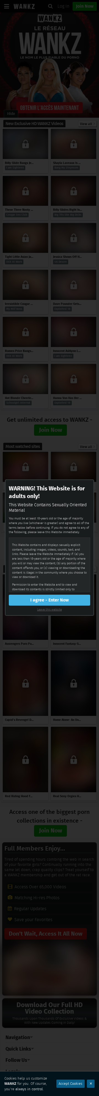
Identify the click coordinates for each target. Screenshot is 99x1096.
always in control (29, 1089)
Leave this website (49, 609)
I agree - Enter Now (49, 600)
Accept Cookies (70, 1083)
